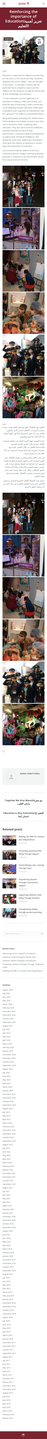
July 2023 (6, 1112)
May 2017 (7, 1368)
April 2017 (7, 1371)
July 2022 (6, 1148)
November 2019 (9, 1263)
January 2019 (8, 1299)
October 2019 (8, 1267)
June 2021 (7, 1195)
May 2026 (7, 1000)
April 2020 (7, 1245)
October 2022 (8, 1137)
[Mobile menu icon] (4, 3)
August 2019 (8, 1274)
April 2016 (7, 1407)
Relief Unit (8, 39)
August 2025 (8, 1026)
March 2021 (7, 1206)
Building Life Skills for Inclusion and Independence (31, 838)
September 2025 (9, 1022)
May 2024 (7, 1080)
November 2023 (9, 1098)
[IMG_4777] (23, 355)
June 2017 (7, 1364)
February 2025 (8, 1047)
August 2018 (8, 1317)
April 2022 (7, 1159)
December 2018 (9, 1303)
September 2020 (9, 1227)
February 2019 (8, 1296)
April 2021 (7, 1202)
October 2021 (8, 1180)
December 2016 (9, 1386)
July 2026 (6, 993)
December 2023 (9, 1094)
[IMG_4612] (23, 186)
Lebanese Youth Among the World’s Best (19, 957)
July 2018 (6, 1321)
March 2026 (7, 1004)
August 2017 (8, 1357)
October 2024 (8, 1062)
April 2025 (7, 1040)
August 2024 (8, 1069)
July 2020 (6, 1234)
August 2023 (8, 1108)
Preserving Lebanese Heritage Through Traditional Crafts (23, 965)
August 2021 (8, 1188)
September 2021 (9, 1184)
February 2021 (8, 1209)
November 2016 (9, 1389)
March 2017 (7, 1375)
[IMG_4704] (23, 228)
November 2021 (9, 1177)
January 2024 (8, 1090)
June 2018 (7, 1324)
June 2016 (7, 1400)
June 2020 (7, 1238)
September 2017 (9, 1353)
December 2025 (9, 1011)
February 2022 (8, 1166)
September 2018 (9, 1314)
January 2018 (8, 1339)
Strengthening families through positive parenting (30, 910)
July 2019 (6, 1278)
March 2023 (7, 1123)
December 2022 (9, 1130)
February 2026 (8, 1008)
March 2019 (7, 1292)
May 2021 (7, 1198)
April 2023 (7, 1119)
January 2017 (8, 1382)
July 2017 (6, 1360)
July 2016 (6, 1396)
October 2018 (8, 1310)
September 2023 (9, 1105)
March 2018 (7, 1335)
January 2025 (8, 1051)
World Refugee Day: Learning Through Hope (31, 866)
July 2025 (6, 1029)
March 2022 (7, 1162)
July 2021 (6, 1191)
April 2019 (7, 1288)
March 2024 (7, 1087)
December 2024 (9, 1054)
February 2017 (8, 1378)
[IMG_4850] (23, 397)
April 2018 (7, 1332)
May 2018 (7, 1328)
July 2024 (6, 1072)
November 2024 (9, 1058)
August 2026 (8, 990)
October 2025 (8, 1018)
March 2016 (7, 1411)
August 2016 (8, 1393)
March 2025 (7, 1044)
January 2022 (8, 1170)
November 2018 (9, 1306)
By (27, 760)
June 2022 (7, 1152)
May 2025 (7, 1036)
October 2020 (8, 1224)
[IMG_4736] (23, 271)
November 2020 (9, 1220)
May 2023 (7, 1116)
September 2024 (9, 1065)
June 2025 (7, 1033)
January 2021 (8, 1213)
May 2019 (7, 1285)
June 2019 (7, 1281)
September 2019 (9, 1270)
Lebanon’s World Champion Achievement (19, 960)
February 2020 (8, 1252)
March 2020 (7, 1249)
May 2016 (7, 1404)
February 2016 (8, 1414)
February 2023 (8, 1126)
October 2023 (8, 1101)
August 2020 (8, 1231)
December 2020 (9, 1216)
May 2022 (7, 1155)
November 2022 (9, 1134)
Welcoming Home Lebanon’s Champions (19, 953)
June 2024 (7, 1076)
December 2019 (9, 1260)
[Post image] (9, 841)
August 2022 (8, 1144)
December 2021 (9, 1173)
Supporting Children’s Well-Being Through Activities (30, 896)
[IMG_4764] (23, 313)
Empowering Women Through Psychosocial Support (28, 882)
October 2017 (8, 1350)
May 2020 (7, 1242)
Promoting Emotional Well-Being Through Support (30, 852)
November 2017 (9, 1346)
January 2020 (8, 1256)
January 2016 (8, 1418)
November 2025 (9, 1015)
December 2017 (9, 1342)
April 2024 (7, 1083)
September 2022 (9, 1141)
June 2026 (7, 997)
